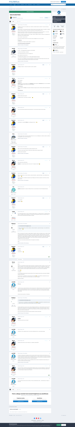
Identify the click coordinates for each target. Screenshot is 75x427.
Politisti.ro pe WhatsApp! (30, 11)
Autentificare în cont (39, 401)
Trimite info (10, 6)
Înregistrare (63, 1)
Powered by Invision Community (37, 422)
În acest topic (61, 4)
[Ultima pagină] (15, 21)
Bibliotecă (22, 4)
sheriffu (63, 33)
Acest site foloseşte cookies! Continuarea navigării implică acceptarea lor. (57, 21)
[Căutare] (65, 4)
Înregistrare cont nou (21, 401)
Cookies (42, 420)
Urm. (13, 21)
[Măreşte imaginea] (20, 81)
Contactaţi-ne (39, 420)
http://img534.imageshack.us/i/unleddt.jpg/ (24, 43)
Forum (14, 4)
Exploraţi (11, 4)
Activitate (18, 4)
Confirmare (38, 4)
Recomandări (30, 4)
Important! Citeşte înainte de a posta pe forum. (58, 17)
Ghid (26, 4)
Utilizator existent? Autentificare (55, 1)
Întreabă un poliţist (20, 18)
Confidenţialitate (33, 420)
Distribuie (41, 17)
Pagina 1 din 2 (18, 21)
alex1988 (19, 318)
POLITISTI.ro (14, 1)
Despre (34, 4)
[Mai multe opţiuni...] (49, 24)
